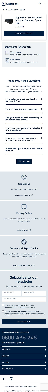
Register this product (24, 33)
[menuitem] (3, 379)
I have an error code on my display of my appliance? (23, 129)
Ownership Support (14, 10)
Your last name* (29, 292)
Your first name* (9, 292)
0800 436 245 (19, 337)
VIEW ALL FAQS (24, 161)
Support (5, 362)
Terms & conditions (11, 386)
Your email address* (10, 298)
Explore (5, 356)
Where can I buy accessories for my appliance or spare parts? (21, 139)
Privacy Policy (30, 307)
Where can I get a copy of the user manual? (23, 150)
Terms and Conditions (13, 307)
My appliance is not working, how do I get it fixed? (22, 100)
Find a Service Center (22, 265)
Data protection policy (28, 386)
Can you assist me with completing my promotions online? (23, 119)
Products (6, 350)
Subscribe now (24, 321)
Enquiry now (22, 230)
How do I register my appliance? (21, 109)
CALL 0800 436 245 (22, 195)
